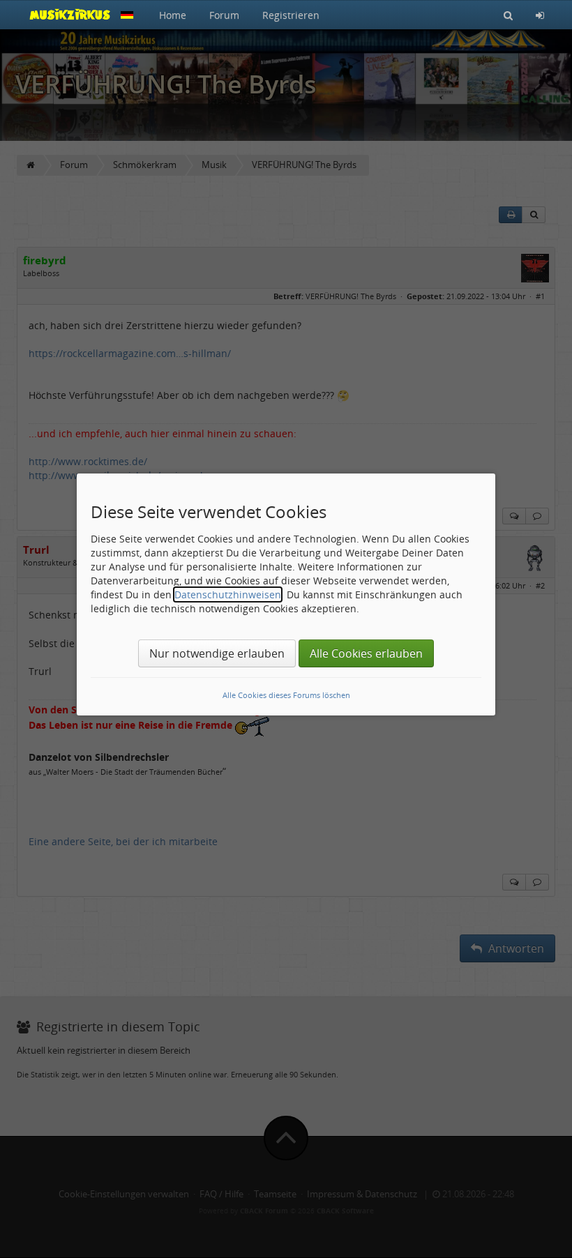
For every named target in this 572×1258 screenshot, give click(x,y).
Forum (224, 15)
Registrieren (290, 15)
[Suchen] (508, 14)
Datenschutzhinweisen (227, 594)
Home (172, 15)
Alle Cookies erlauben (366, 653)
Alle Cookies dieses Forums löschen (286, 695)
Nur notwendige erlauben (217, 653)
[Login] (540, 14)
